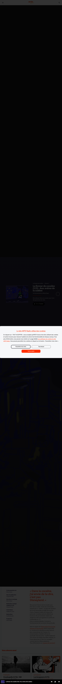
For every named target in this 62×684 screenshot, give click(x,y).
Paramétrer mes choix (21, 346)
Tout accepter (31, 351)
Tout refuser (41, 346)
